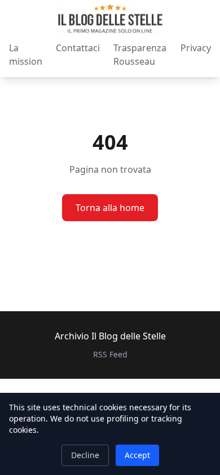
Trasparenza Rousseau (139, 55)
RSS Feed (110, 354)
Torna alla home (110, 207)
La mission (25, 55)
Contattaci (78, 48)
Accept (137, 455)
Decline (85, 455)
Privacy (196, 48)
